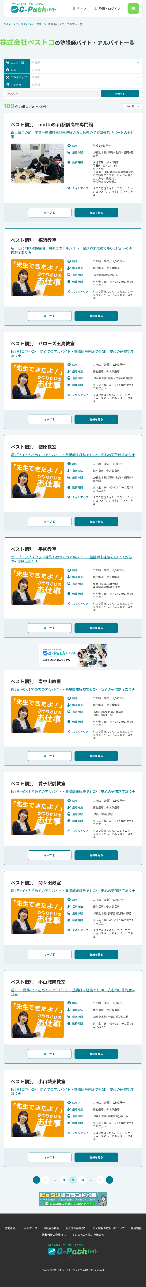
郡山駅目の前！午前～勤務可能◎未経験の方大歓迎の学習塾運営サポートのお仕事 (72, 134)
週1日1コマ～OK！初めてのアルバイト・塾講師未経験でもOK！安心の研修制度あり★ (72, 353)
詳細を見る (96, 213)
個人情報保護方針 (76, 1228)
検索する (120, 93)
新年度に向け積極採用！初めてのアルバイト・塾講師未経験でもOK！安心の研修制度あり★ (71, 250)
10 (82, 1180)
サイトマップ (29, 1228)
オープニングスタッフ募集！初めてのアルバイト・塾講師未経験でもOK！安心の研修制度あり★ (71, 558)
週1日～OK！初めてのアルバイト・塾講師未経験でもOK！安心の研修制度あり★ (73, 454)
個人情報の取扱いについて (109, 1228)
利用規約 (136, 1228)
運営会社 (10, 1228)
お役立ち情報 (51, 1228)
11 (100, 1180)
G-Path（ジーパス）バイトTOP (23, 24)
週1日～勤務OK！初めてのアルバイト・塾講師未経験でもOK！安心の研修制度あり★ (73, 991)
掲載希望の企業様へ (54, 1234)
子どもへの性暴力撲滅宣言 (88, 1234)
